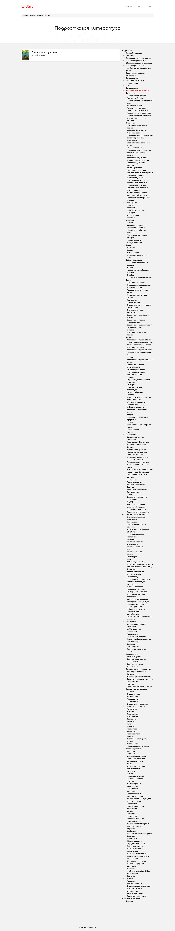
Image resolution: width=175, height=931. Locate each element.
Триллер (130, 200)
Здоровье (131, 644)
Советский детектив (136, 163)
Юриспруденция (134, 784)
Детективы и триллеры (136, 153)
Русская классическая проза (139, 345)
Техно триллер (133, 190)
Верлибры (131, 312)
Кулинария (131, 626)
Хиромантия (132, 744)
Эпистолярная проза (136, 370)
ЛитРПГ (130, 502)
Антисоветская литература (139, 397)
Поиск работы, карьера (137, 592)
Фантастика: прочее (136, 504)
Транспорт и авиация (136, 896)
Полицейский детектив (137, 185)
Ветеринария (132, 873)
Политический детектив (137, 188)
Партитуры (132, 557)
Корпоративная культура (138, 602)
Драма (130, 205)
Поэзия (129, 280)
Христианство (133, 716)
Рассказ (130, 432)
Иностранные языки (135, 776)
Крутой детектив (134, 168)
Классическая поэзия (136, 282)
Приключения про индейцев (139, 115)
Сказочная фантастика (137, 497)
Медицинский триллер (137, 195)
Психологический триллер (138, 198)
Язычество (131, 731)
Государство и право (136, 843)
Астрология (132, 709)
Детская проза (132, 78)
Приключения (132, 93)
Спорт (129, 651)
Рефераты (131, 828)
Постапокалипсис (134, 482)
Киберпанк (131, 439)
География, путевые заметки (139, 686)
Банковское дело (134, 577)
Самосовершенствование (138, 746)
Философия (132, 809)
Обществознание (134, 841)
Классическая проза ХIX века (139, 350)
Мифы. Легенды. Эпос (136, 148)
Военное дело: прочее (136, 659)
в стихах (130, 330)
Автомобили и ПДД (135, 883)
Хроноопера (132, 300)
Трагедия (131, 217)
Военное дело (132, 654)
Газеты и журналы (132, 898)
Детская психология (135, 818)
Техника (129, 878)
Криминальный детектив (138, 160)
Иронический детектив (137, 183)
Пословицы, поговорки (137, 235)
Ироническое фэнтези (136, 449)
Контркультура (133, 367)
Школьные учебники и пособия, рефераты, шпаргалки (136, 863)
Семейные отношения (136, 636)
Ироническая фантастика (138, 472)
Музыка (130, 554)
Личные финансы (134, 607)
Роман (129, 427)
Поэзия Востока (133, 322)
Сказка (129, 85)
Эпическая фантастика (137, 444)
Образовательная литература (139, 63)
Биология (131, 751)
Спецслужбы (132, 661)
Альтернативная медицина (139, 799)
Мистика (130, 477)
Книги (139, 6)
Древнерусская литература (139, 150)
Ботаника (131, 754)
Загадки (130, 237)
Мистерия (131, 385)
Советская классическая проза (140, 342)
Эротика (130, 267)
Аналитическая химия (136, 756)
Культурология (133, 769)
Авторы (129, 6)
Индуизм (131, 721)
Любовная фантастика (137, 474)
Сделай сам (132, 631)
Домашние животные (136, 649)
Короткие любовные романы (139, 277)
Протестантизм (133, 734)
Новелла (130, 395)
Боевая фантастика (135, 437)
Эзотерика (131, 719)
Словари (130, 691)
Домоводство (133, 646)
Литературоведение (136, 806)
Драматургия (131, 203)
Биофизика (131, 831)
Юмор (128, 245)
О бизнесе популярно (136, 609)
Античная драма (134, 133)
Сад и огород (132, 641)
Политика (131, 813)
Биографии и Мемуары (136, 671)
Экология (131, 771)
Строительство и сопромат (139, 886)
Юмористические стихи (137, 295)
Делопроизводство (135, 604)
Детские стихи (132, 88)
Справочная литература (136, 689)
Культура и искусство (135, 542)
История (130, 781)
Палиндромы (132, 307)
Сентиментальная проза (137, 417)
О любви (130, 275)
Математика (132, 789)
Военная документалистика (139, 676)
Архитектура (132, 544)
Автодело (131, 881)
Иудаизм (131, 726)
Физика (130, 811)
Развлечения (132, 634)
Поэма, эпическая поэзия (137, 290)
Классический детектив (137, 158)
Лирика (130, 297)
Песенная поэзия (134, 327)
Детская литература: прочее (138, 58)
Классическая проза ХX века (139, 340)
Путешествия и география (138, 110)
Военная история (134, 375)
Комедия (130, 250)
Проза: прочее (133, 429)
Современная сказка (136, 227)
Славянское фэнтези (136, 459)
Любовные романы (134, 260)
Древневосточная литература (140, 135)
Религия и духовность (135, 706)
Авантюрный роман (135, 98)
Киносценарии (133, 215)
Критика (130, 674)
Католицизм (132, 714)
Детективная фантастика (138, 442)
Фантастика (131, 434)
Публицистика (133, 681)
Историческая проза (136, 372)
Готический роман (135, 392)
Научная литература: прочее (139, 833)
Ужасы (129, 467)
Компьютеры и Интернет (137, 514)
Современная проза (135, 365)
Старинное (130, 123)
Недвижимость (133, 611)
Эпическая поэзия (134, 287)
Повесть (130, 422)
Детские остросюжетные (136, 60)
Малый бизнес (133, 614)
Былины (130, 222)
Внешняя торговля (135, 587)
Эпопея (130, 357)
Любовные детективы (136, 170)
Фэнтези (130, 447)
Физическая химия (135, 761)
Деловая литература (135, 572)
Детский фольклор (134, 53)
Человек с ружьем (44, 52)
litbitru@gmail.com (87, 927)
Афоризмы (131, 419)
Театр (129, 559)
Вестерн (130, 120)
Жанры (149, 6)
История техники (134, 888)
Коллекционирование (136, 624)
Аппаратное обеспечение (138, 529)
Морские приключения (137, 118)
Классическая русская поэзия (139, 285)
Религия (130, 736)
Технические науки (135, 846)
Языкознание (132, 786)
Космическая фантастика (138, 512)
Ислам (129, 724)
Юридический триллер (137, 193)
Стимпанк (131, 494)
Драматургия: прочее (136, 210)
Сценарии (131, 212)
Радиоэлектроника (135, 893)
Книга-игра (130, 55)
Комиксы (129, 901)
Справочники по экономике (139, 579)
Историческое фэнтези (137, 452)
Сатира (130, 257)
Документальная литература (138, 669)
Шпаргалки (132, 838)
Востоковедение (134, 801)
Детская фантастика (135, 80)
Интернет (131, 539)
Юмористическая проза (137, 255)
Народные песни (134, 240)
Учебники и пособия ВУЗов (138, 871)
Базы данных (132, 522)
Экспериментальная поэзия (139, 305)
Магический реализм (136, 507)
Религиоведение (134, 821)
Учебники (131, 868)
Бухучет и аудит (134, 574)
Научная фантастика (136, 484)
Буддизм (130, 711)
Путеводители (133, 699)
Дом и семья (131, 621)
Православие (132, 729)
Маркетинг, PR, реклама (137, 599)
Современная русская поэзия (139, 325)
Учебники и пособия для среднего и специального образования (138, 856)
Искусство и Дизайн (135, 552)
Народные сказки (134, 242)
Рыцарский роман (134, 105)
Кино (129, 549)
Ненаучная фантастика (137, 489)
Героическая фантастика (138, 462)
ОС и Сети (131, 532)
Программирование (135, 534)
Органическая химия (136, 759)
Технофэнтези (133, 492)
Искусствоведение (135, 547)
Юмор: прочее (133, 252)
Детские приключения (135, 65)
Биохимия (131, 836)
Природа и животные (136, 108)
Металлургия (132, 891)
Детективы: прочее (135, 175)
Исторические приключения (139, 113)
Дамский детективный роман (140, 173)
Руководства (132, 696)
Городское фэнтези (135, 454)
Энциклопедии (133, 694)
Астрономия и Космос (136, 766)
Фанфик (130, 487)
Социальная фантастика (137, 509)
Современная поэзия (136, 320)
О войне (130, 377)
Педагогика (132, 804)
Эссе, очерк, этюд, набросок (139, 424)
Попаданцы (132, 479)
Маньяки (130, 165)
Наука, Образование (134, 749)
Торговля (131, 619)
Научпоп (130, 684)
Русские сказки (132, 83)
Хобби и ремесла (134, 629)
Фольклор (130, 220)
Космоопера (132, 499)
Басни (129, 292)
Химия (129, 764)
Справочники (132, 701)
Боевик (130, 155)
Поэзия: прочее (133, 302)
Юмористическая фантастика (140, 469)
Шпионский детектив (136, 178)
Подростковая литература (40, 15)
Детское (128, 50)
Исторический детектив (137, 180)
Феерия (130, 414)
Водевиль (131, 208)
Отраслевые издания (136, 589)
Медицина (131, 791)
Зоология (131, 876)
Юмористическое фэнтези (138, 457)
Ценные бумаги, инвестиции (139, 616)
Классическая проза (135, 347)
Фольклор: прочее (135, 225)
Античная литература (136, 130)
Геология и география (136, 779)
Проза (128, 337)
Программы (132, 537)
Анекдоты (131, 247)
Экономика (132, 584)
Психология (132, 816)
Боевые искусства (134, 656)
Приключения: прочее (136, 95)
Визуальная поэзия (135, 310)
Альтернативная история (138, 464)
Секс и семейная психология (139, 639)
